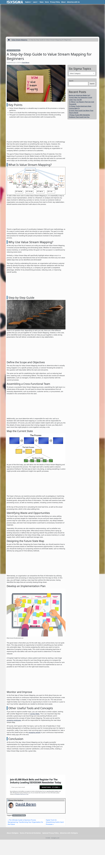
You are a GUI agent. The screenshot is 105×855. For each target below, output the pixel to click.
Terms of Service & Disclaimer (30, 833)
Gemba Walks (34, 714)
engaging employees (14, 720)
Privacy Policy (55, 2)
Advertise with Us (73, 2)
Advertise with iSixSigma (69, 833)
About (63, 2)
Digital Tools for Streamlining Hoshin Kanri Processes (55, 822)
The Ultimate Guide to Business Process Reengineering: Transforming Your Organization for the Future (25, 822)
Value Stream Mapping (19, 40)
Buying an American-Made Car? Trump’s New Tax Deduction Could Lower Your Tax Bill (80, 97)
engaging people (34, 732)
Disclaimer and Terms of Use (21, 794)
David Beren (25, 62)
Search (71, 81)
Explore (27, 2)
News (42, 2)
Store (47, 2)
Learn (35, 2)
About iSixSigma (12, 833)
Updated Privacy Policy (50, 833)
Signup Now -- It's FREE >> (51, 787)
